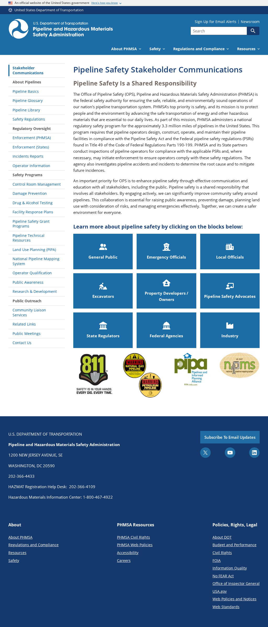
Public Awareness (28, 282)
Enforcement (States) (31, 147)
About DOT (222, 537)
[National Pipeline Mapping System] (239, 376)
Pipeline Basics (26, 91)
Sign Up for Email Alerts (215, 22)
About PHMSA (20, 537)
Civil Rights (222, 552)
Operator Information (31, 165)
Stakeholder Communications (28, 70)
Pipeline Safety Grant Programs (31, 224)
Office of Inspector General (236, 583)
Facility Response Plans (33, 211)
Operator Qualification (32, 272)
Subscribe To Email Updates (229, 437)
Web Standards (226, 606)
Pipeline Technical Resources (28, 238)
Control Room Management (37, 184)
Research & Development (35, 291)
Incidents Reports (28, 156)
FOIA (217, 560)
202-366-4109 (82, 486)
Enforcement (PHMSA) (32, 137)
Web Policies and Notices (234, 598)
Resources (17, 552)
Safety (13, 560)
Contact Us (22, 342)
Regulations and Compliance (33, 544)
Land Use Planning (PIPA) (34, 249)
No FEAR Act (223, 575)
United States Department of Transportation (48, 10)
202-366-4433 (21, 476)
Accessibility (127, 552)
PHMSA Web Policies (135, 544)
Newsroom (250, 22)
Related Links (24, 324)
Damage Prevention (30, 193)
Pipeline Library (26, 109)
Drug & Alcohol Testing (33, 202)
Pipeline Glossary (28, 100)
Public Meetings (27, 333)
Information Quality (230, 568)
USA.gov (220, 591)
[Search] (253, 31)
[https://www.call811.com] (93, 376)
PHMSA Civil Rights (133, 537)
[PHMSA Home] (60, 29)
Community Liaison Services (29, 312)
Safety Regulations (29, 119)
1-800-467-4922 (98, 497)
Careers (124, 560)
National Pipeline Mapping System (36, 261)
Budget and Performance (234, 544)
